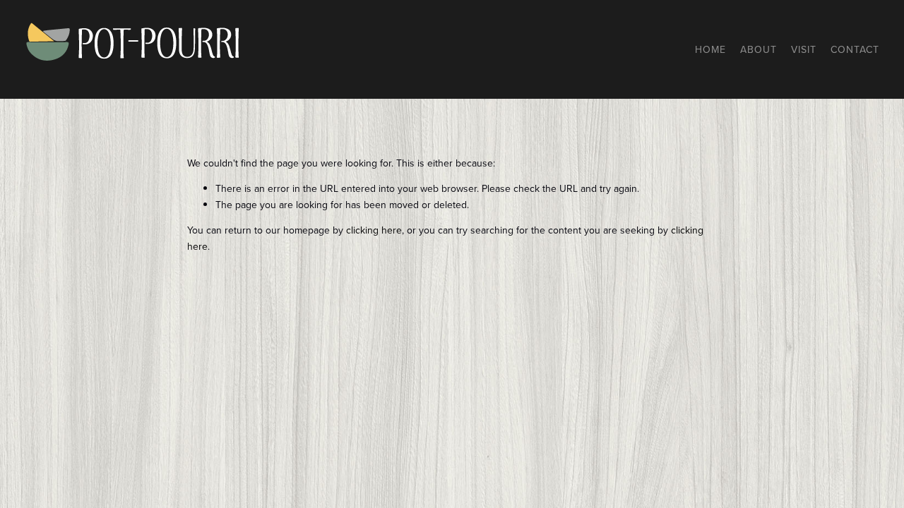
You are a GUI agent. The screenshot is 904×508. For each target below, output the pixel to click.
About (758, 49)
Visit (803, 49)
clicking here (374, 230)
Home (710, 49)
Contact (855, 49)
